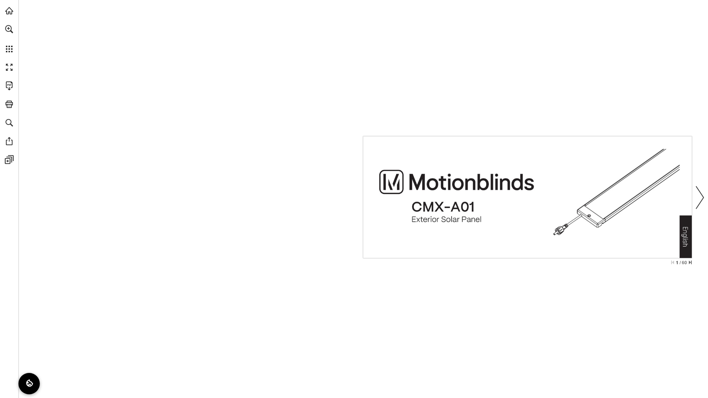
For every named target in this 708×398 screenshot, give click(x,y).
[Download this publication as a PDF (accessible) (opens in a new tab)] (9, 86)
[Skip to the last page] (690, 262)
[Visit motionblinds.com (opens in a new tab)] (9, 10)
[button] (9, 29)
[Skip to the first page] (672, 262)
